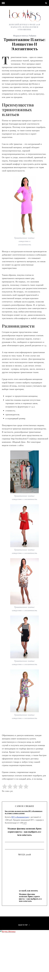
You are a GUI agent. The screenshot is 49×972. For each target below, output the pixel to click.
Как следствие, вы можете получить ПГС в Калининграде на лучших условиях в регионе (23, 812)
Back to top (23, 925)
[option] (24, 831)
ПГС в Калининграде (20, 817)
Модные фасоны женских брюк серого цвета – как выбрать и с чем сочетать (24, 831)
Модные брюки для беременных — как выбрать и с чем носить (24, 871)
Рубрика (32, 36)
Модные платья (20, 36)
